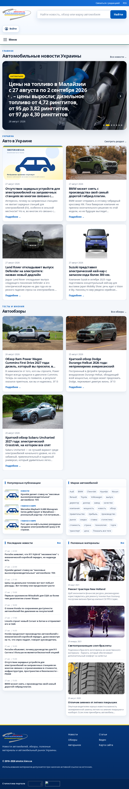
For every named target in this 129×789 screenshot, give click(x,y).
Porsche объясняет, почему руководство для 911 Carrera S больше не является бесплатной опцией (32, 651)
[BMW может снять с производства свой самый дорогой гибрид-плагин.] (96, 163)
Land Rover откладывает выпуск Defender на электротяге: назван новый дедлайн (29, 271)
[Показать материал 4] (114, 125)
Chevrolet (91, 491)
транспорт (75, 530)
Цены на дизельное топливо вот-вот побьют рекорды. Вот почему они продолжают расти (30, 584)
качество (108, 502)
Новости (73, 734)
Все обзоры (117, 311)
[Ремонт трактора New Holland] (96, 565)
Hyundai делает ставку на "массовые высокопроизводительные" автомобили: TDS (40, 497)
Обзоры (72, 739)
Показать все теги (102, 530)
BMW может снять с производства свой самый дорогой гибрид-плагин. (89, 192)
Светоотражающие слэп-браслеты (89, 645)
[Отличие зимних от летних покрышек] (96, 678)
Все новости (117, 56)
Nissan (115, 491)
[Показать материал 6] (119, 125)
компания (75, 508)
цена (86, 530)
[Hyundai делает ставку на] (12, 495)
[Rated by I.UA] (52, 783)
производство (108, 514)
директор (74, 502)
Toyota (84, 497)
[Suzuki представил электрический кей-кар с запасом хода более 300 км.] (96, 242)
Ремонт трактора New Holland (86, 589)
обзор (113, 508)
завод (97, 502)
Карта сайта (106, 745)
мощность (89, 508)
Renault (73, 497)
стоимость (75, 525)
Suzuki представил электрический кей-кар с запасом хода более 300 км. (89, 271)
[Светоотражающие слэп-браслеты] (96, 622)
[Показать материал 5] (116, 125)
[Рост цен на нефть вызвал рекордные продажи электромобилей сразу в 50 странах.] (12, 525)
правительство (77, 514)
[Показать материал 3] (111, 125)
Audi (72, 491)
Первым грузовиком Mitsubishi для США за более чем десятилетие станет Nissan (32, 597)
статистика (106, 519)
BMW (80, 491)
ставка (94, 519)
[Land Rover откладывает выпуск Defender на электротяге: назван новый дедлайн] (33, 242)
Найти (118, 14)
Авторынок (74, 745)
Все (59, 542)
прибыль (93, 514)
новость (102, 508)
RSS (125, 3)
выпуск (109, 497)
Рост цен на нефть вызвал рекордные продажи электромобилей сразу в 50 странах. (41, 527)
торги (113, 525)
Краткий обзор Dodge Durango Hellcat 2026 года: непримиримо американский (91, 362)
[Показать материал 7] (121, 125)
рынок (73, 519)
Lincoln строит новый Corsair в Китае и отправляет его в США (33, 623)
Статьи (103, 734)
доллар (86, 502)
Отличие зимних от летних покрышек (92, 702)
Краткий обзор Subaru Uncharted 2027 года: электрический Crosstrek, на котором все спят (30, 441)
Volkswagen (96, 497)
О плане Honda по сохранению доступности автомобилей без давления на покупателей (29, 610)
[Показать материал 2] (108, 125)
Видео (102, 739)
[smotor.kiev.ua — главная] (16, 14)
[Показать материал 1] (103, 125)
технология (100, 525)
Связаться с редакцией (108, 3)
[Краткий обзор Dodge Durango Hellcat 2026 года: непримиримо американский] (96, 333)
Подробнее (13, 216)
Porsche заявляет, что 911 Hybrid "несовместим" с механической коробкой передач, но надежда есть (32, 557)
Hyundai (104, 491)
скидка (83, 519)
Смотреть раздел (114, 141)
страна (87, 525)
